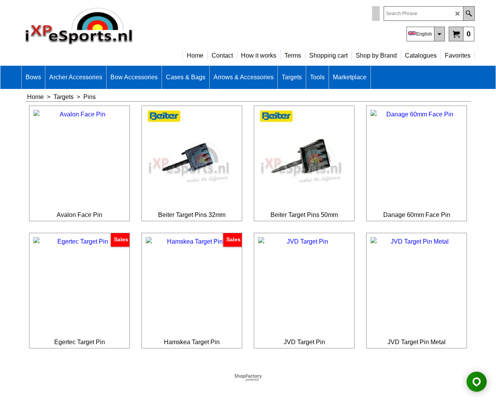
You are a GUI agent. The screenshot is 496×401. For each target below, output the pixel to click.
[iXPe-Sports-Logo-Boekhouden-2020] (89, 25)
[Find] (468, 13)
